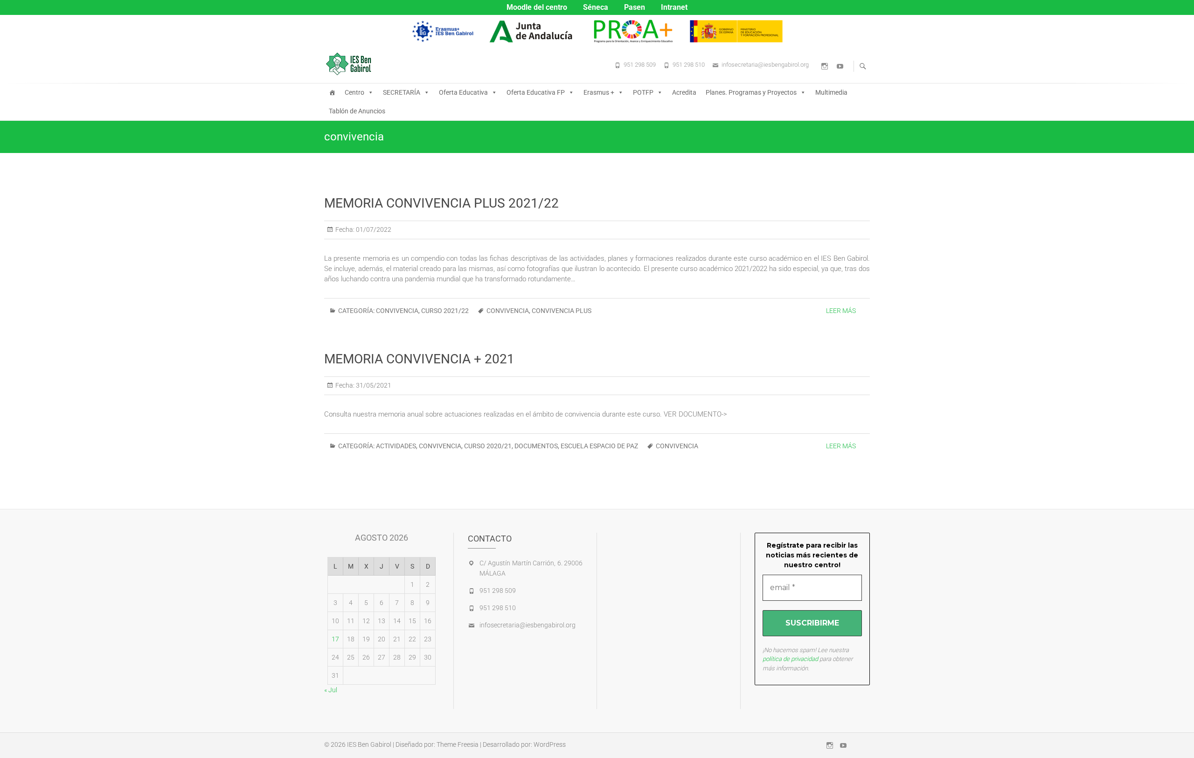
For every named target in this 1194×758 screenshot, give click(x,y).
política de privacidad (790, 658)
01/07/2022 (372, 229)
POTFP (643, 92)
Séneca (595, 7)
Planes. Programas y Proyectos (751, 92)
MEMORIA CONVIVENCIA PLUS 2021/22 (441, 203)
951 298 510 (689, 64)
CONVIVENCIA (397, 310)
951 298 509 (640, 64)
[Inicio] (332, 92)
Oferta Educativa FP (536, 92)
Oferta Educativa (463, 92)
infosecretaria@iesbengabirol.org (765, 64)
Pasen (634, 7)
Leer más (841, 310)
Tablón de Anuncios (357, 111)
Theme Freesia (458, 744)
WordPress (550, 744)
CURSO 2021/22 (445, 310)
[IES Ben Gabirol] (351, 64)
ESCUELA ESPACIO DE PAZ (599, 446)
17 (335, 639)
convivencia (507, 310)
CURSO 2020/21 (488, 446)
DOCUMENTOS (536, 446)
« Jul (330, 690)
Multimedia (831, 92)
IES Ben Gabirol (369, 744)
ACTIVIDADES (396, 446)
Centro (354, 92)
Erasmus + (598, 92)
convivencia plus (561, 310)
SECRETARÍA (401, 92)
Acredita (684, 92)
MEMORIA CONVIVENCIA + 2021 (419, 359)
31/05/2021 (372, 385)
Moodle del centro (537, 7)
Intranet (674, 7)
